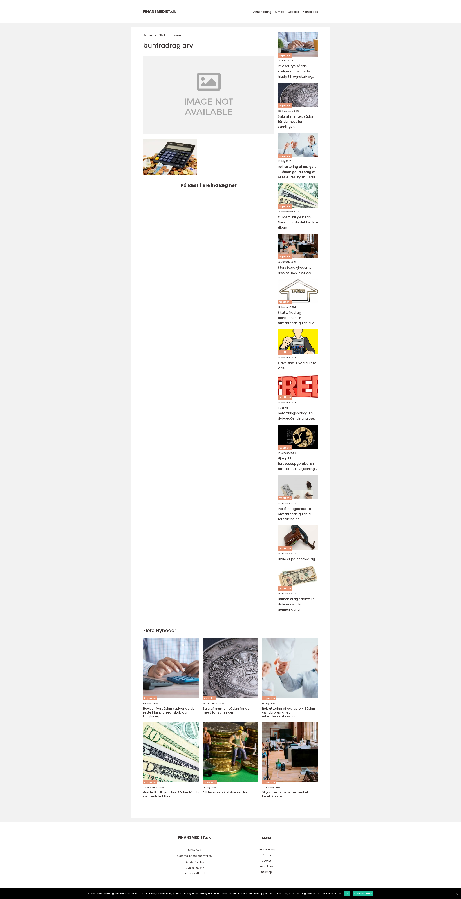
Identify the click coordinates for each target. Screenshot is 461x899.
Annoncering (262, 12)
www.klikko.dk (197, 873)
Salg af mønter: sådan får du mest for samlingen (296, 121)
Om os (279, 12)
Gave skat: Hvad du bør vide (297, 365)
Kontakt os (310, 12)
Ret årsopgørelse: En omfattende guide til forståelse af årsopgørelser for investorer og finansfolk (297, 514)
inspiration (285, 55)
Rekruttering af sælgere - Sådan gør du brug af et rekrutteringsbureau (297, 171)
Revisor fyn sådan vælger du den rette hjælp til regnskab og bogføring (295, 71)
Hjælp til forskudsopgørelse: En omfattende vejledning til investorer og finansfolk (296, 463)
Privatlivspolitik (363, 893)
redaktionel (285, 301)
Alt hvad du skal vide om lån (225, 792)
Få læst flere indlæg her (209, 185)
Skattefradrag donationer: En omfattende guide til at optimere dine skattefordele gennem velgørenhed (297, 318)
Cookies (293, 12)
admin (177, 35)
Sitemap (266, 872)
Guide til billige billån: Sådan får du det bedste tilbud (298, 222)
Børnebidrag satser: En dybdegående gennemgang (296, 604)
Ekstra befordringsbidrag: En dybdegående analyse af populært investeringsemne (296, 413)
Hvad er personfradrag (296, 559)
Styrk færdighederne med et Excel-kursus (295, 270)
